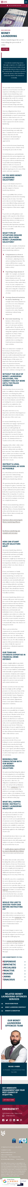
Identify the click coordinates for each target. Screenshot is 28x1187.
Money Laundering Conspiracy (15, 1007)
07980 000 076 (10, 1115)
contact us (14, 787)
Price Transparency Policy (15, 1156)
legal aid (5, 889)
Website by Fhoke (20, 1159)
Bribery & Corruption (12, 1011)
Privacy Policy (4, 1156)
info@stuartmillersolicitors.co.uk (8, 1152)
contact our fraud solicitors (15, 941)
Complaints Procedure (6, 1149)
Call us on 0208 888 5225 (6, 1154)
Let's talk (5, 49)
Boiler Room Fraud (11, 1003)
